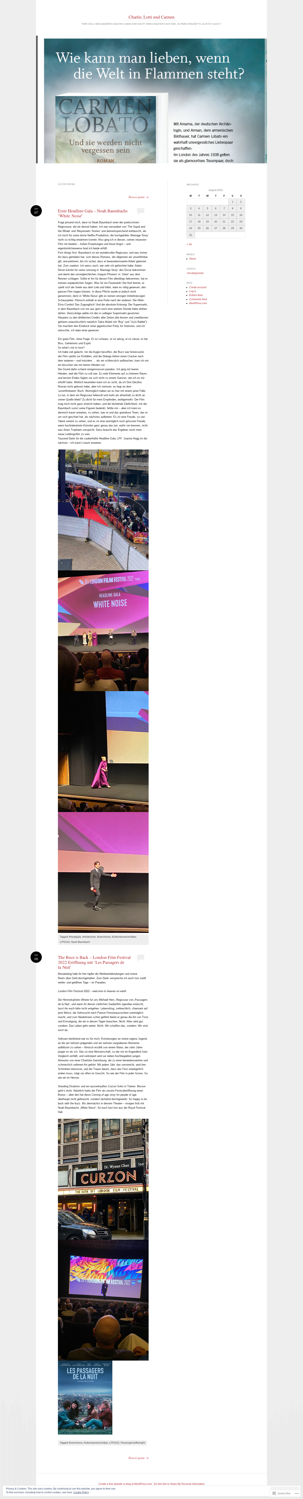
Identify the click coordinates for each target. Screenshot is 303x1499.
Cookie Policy (81, 1492)
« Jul (189, 244)
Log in (192, 291)
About (192, 258)
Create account (197, 287)
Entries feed (196, 295)
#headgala (75, 936)
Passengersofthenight (133, 1442)
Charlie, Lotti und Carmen (152, 17)
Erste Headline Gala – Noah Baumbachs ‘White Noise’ (93, 213)
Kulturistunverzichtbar (124, 936)
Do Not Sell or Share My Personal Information (179, 1484)
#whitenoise (89, 936)
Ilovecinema (104, 936)
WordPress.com (198, 303)
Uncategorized (195, 273)
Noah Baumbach (80, 942)
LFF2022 (65, 942)
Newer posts (138, 197)
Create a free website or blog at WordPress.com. (126, 1484)
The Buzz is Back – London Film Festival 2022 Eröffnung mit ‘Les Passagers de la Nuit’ (94, 962)
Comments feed (198, 299)
